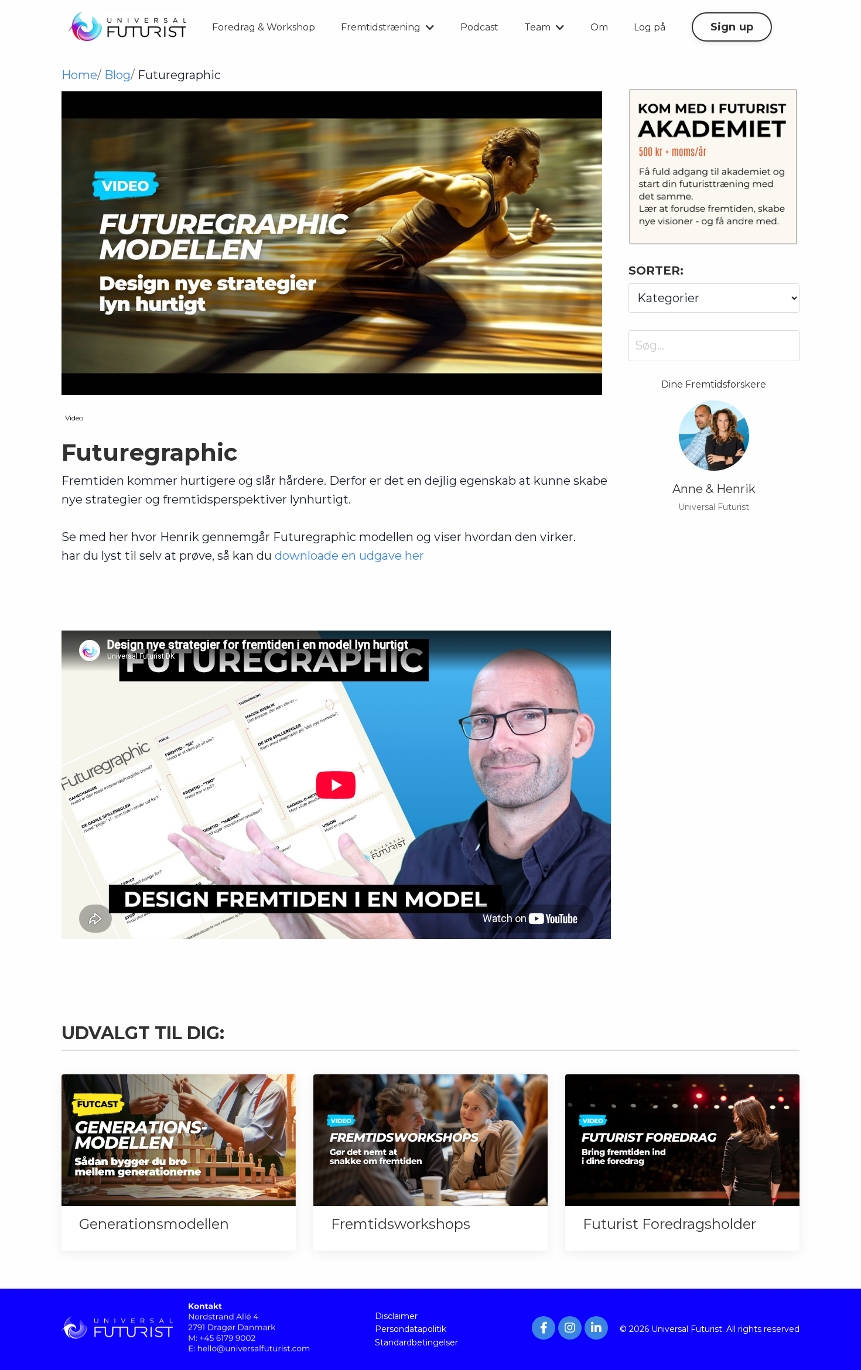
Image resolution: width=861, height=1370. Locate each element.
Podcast (479, 27)
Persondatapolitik (410, 1329)
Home (79, 75)
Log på (649, 27)
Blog (117, 75)
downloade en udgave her (349, 556)
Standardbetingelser (416, 1342)
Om (599, 27)
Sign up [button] (732, 26)
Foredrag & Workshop (263, 27)
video (74, 417)
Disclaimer (396, 1316)
